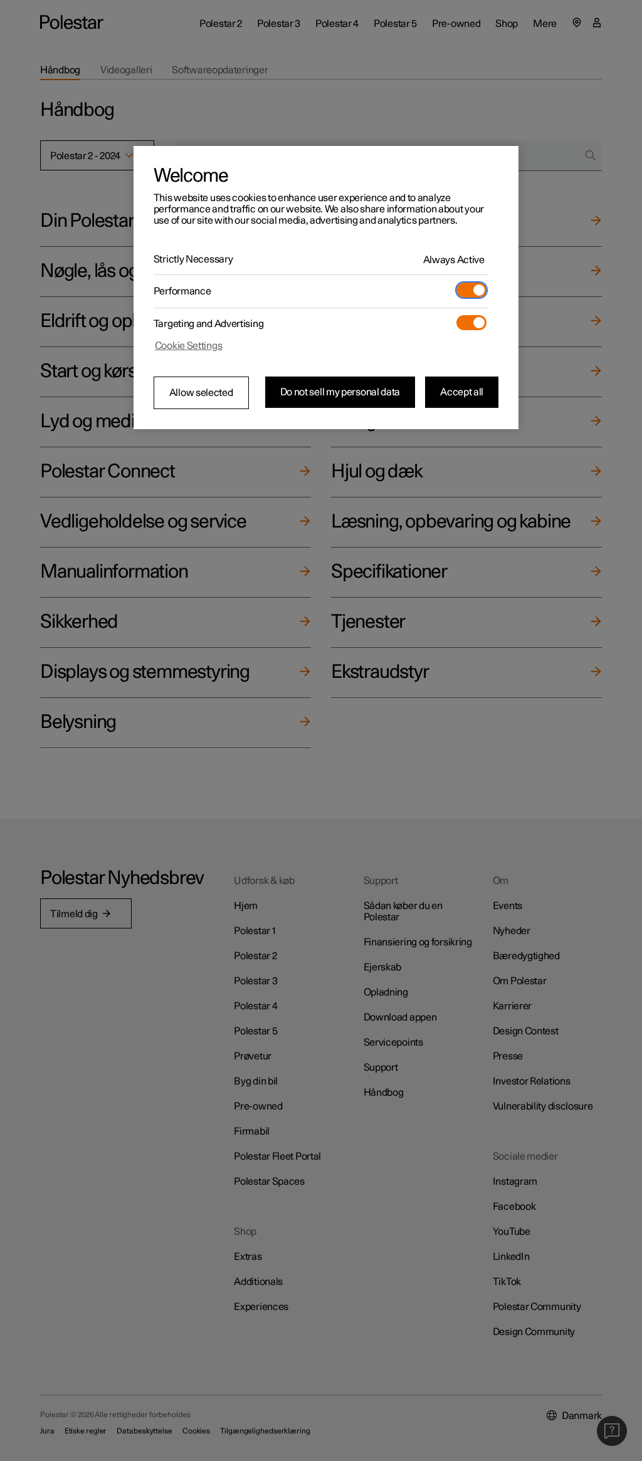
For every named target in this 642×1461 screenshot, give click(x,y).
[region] (326, 287)
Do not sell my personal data (340, 392)
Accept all (461, 392)
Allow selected (201, 393)
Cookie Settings (189, 346)
